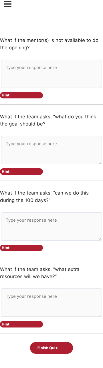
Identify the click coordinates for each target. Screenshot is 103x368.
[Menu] (8, 4)
